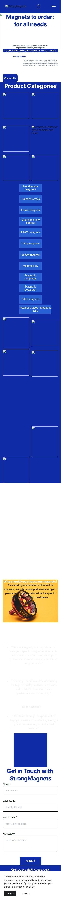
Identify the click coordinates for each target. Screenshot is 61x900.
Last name (9, 800)
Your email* (10, 817)
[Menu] (54, 6)
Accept (10, 893)
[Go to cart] (38, 6)
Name (6, 784)
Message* (9, 833)
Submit (30, 861)
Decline (25, 893)
